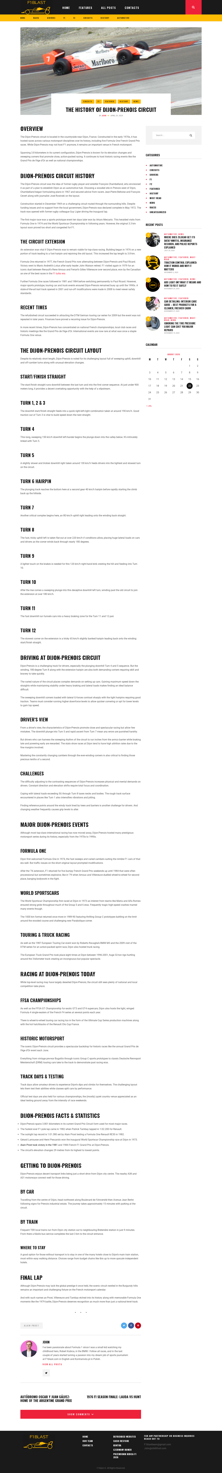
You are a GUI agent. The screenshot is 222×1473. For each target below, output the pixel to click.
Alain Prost (31, 1325)
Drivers (154, 174)
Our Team (87, 1441)
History (124, 101)
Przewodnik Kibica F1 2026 (124, 1455)
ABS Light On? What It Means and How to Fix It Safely (182, 284)
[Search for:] (173, 135)
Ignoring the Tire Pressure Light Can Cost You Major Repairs (180, 327)
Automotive (156, 165)
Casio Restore (121, 1441)
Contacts (87, 1445)
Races (153, 207)
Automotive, (171, 234)
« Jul (149, 406)
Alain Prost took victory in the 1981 (39, 1145)
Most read (155, 198)
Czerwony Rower (122, 1449)
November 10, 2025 (171, 333)
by (102, 116)
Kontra (117, 1445)
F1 (99, 101)
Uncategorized (158, 212)
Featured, (184, 257)
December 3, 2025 (171, 272)
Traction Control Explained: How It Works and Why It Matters (180, 266)
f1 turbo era (59, 273)
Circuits (87, 101)
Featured (109, 101)
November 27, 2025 (171, 311)
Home (85, 1436)
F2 (151, 184)
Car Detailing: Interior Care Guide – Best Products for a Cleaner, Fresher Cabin (180, 305)
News (136, 101)
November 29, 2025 (171, 289)
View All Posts (52, 1364)
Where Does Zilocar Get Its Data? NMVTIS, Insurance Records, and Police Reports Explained (180, 242)
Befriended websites (124, 1436)
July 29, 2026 (169, 251)
